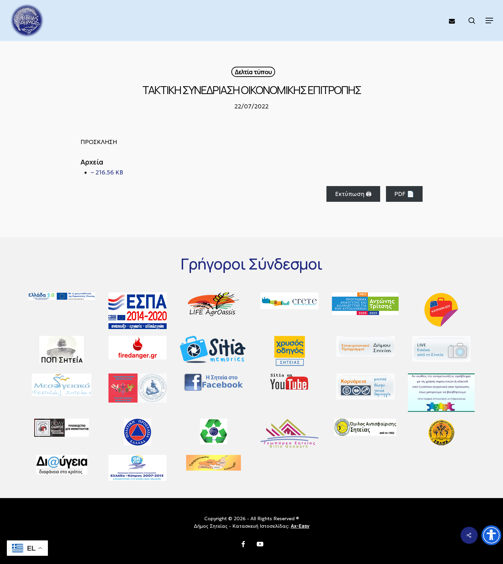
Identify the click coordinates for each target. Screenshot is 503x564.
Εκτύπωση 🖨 (353, 194)
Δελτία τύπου (253, 72)
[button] (489, 20)
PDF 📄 (404, 194)
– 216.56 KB (107, 172)
